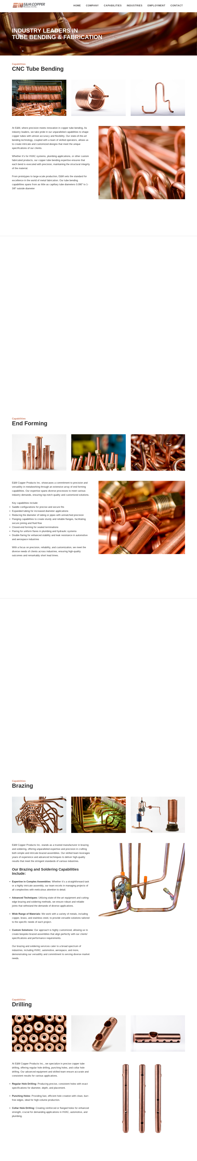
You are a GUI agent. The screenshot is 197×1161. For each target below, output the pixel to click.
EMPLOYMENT (156, 5)
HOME (77, 5)
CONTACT (176, 5)
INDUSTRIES (134, 5)
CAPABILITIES (113, 5)
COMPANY (92, 5)
